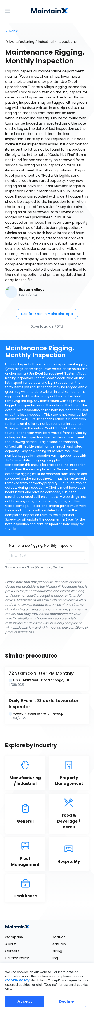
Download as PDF (45, 326)
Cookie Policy (17, 980)
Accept (24, 1001)
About (10, 944)
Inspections (67, 42)
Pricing (56, 951)
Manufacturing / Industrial (31, 42)
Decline (66, 1001)
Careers (12, 951)
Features (58, 944)
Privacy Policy (17, 958)
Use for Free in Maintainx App (47, 313)
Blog (54, 958)
